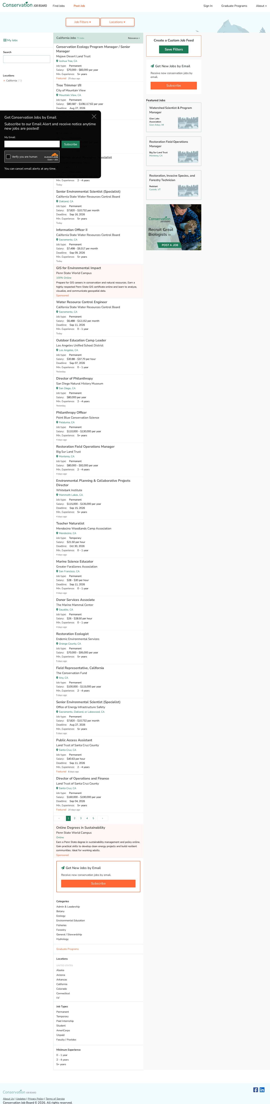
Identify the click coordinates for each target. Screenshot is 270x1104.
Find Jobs (59, 6)
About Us (8, 1099)
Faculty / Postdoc (66, 1039)
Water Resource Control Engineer (81, 302)
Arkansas (61, 979)
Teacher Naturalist (70, 523)
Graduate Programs (234, 6)
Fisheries (61, 925)
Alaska (60, 970)
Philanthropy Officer (71, 412)
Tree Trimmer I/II (68, 85)
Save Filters (174, 49)
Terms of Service (55, 1099)
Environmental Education (70, 920)
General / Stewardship (69, 934)
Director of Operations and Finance (82, 778)
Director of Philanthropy (74, 378)
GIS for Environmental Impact (78, 268)
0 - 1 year (61, 1055)
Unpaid (60, 1035)
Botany (60, 911)
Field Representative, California (80, 668)
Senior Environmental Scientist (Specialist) (88, 191)
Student (61, 1025)
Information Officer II (71, 230)
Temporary (62, 1016)
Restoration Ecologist (72, 634)
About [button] (260, 6)
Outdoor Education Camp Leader (81, 340)
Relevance (133, 38)
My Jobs (12, 40)
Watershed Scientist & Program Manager (170, 110)
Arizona (60, 975)
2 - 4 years (62, 1059)
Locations (116, 22)
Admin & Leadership (68, 906)
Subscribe (98, 883)
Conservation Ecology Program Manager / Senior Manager (93, 49)
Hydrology (62, 939)
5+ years (61, 1064)
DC (58, 998)
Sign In (208, 6)
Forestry (61, 930)
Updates (21, 1099)
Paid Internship (65, 1021)
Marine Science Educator (74, 561)
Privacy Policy (36, 1099)
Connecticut (63, 993)
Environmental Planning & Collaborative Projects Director (93, 482)
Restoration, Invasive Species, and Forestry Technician (172, 178)
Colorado (61, 989)
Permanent (62, 1012)
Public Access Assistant (74, 740)
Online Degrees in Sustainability (80, 827)
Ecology (60, 916)
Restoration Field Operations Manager (85, 446)
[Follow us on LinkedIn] (262, 1090)
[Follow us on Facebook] (255, 1090)
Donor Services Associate (75, 600)
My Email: (9, 137)
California (14, 80)
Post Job (79, 6)
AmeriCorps (63, 1030)
